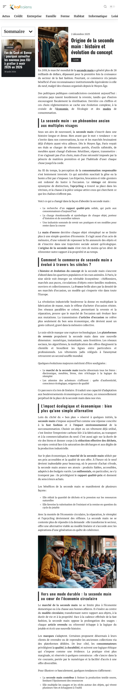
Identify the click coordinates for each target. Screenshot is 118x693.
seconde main (85, 70)
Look (76, 60)
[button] (31, 32)
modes (107, 109)
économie (62, 109)
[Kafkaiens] (21, 6)
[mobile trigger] (5, 6)
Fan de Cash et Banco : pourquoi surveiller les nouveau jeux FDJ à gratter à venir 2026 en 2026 (18, 59)
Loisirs (10, 47)
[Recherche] (105, 6)
